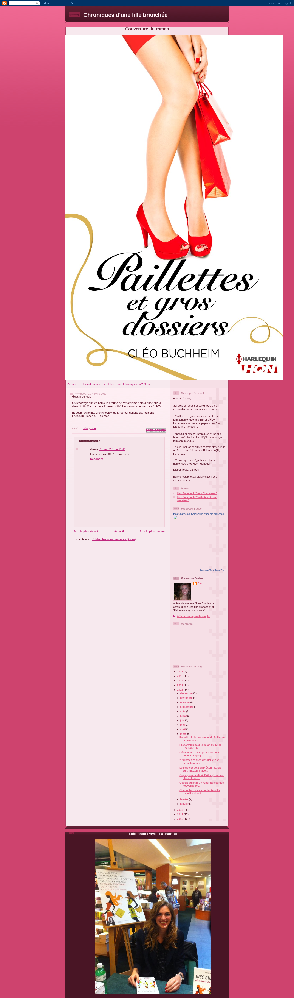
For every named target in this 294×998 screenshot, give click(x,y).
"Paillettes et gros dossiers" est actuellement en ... (199, 761)
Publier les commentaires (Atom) (114, 539)
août (183, 711)
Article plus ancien (152, 531)
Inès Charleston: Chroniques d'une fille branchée (198, 514)
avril (183, 729)
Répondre (96, 459)
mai (182, 724)
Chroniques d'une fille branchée (125, 15)
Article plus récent (86, 531)
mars (183, 733)
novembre (186, 697)
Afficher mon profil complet (193, 616)
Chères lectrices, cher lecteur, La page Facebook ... (199, 792)
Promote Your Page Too (212, 570)
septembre (187, 706)
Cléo (200, 583)
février (184, 799)
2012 (180, 809)
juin (182, 720)
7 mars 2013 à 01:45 (112, 449)
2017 (180, 671)
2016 (180, 676)
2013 (180, 689)
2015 (180, 680)
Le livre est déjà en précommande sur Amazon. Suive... (200, 769)
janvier (184, 803)
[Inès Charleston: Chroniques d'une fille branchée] (186, 570)
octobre (185, 702)
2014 (180, 685)
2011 (180, 814)
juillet (183, 715)
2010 (180, 818)
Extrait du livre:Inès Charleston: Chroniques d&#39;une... (118, 384)
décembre (186, 693)
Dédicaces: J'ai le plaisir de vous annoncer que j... (199, 754)
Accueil (72, 384)
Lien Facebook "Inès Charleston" (197, 493)
